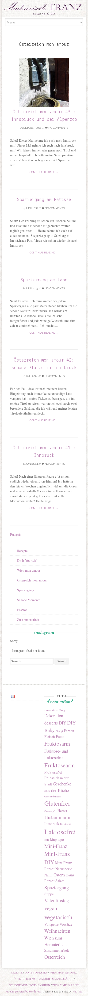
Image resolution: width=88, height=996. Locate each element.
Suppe (49, 893)
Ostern (59, 875)
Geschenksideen (52, 796)
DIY (62, 723)
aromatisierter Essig (54, 710)
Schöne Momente (28, 600)
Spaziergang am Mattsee (44, 199)
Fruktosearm (59, 765)
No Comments (58, 127)
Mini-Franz (55, 845)
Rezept (49, 880)
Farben (69, 730)
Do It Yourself (26, 560)
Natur (48, 875)
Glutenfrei (57, 803)
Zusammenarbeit (28, 619)
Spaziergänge (26, 590)
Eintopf (59, 731)
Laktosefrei (60, 831)
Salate (59, 880)
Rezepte (22, 550)
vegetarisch (58, 917)
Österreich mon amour (32, 580)
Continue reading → (44, 172)
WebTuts (77, 991)
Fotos (60, 736)
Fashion (22, 609)
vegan (50, 908)
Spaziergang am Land (44, 280)
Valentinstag (56, 900)
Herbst (62, 810)
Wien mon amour (28, 570)
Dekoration (53, 715)
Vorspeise (51, 924)
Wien (49, 938)
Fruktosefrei (53, 772)
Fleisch (49, 736)
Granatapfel (50, 811)
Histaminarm (57, 817)
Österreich (54, 956)
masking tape (54, 839)
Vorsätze (66, 924)
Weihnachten (57, 930)
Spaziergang (56, 887)
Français (15, 534)
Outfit (70, 875)
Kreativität (65, 824)
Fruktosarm (57, 743)
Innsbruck (51, 823)
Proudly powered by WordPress (23, 991)
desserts (51, 723)
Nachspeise (63, 868)
